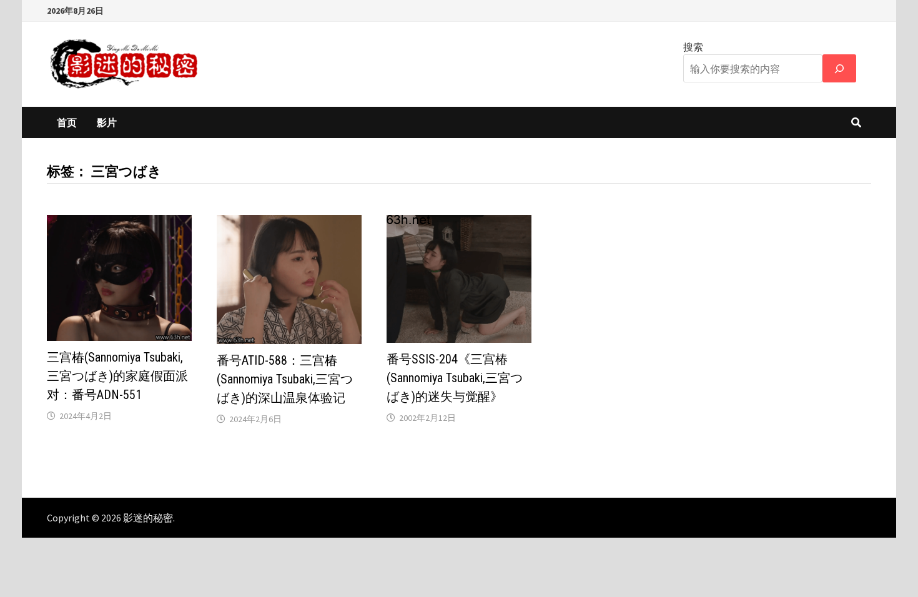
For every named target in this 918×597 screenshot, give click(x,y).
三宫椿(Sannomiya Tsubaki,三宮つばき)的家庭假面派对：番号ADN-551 (117, 376)
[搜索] (839, 68)
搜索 (693, 47)
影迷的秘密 (148, 517)
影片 (107, 122)
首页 (67, 122)
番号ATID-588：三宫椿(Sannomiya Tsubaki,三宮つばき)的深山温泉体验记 (285, 379)
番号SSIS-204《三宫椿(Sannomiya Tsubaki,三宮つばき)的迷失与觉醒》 (455, 378)
